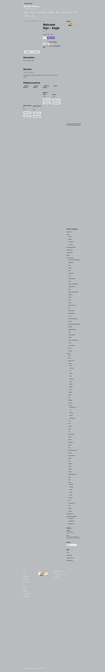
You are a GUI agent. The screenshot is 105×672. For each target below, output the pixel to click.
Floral (69, 300)
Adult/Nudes (71, 262)
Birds (69, 270)
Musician (70, 452)
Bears (69, 265)
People (69, 466)
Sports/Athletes (71, 334)
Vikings (71, 415)
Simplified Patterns (72, 474)
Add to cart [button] (27, 112)
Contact (26, 16)
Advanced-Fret (71, 360)
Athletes (70, 392)
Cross (69, 420)
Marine (71, 384)
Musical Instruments (72, 450)
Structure (70, 497)
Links (75, 12)
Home (26, 12)
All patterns (57, 46)
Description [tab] (28, 52)
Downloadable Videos (71, 247)
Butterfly (71, 368)
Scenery (70, 471)
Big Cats (70, 267)
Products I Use (66, 12)
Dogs (69, 289)
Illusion (69, 439)
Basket (69, 394)
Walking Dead (72, 418)
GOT (70, 410)
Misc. (69, 447)
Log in (68, 552)
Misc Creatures (71, 310)
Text (69, 500)
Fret (69, 431)
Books (68, 234)
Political (70, 321)
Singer (69, 477)
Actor (69, 355)
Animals (70, 236)
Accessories (70, 518)
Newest (68, 255)
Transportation (71, 345)
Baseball (71, 484)
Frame (69, 428)
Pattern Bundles (70, 257)
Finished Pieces (70, 249)
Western (70, 508)
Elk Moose (72, 378)
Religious (70, 326)
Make (28, 668)
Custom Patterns (41, 12)
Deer (71, 376)
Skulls (69, 332)
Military (70, 444)
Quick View (27, 116)
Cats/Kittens (71, 273)
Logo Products (70, 252)
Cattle (69, 275)
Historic (70, 436)
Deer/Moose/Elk (71, 286)
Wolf (71, 389)
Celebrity (70, 402)
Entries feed (69, 555)
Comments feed (70, 558)
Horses (69, 302)
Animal (69, 363)
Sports (69, 482)
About (32, 12)
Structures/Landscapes (73, 340)
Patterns (29, 21)
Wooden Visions (31, 6)
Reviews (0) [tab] (36, 52)
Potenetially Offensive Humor (74, 324)
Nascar (71, 489)
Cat (70, 370)
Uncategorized (70, 513)
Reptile (71, 386)
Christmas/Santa (71, 278)
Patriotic (70, 463)
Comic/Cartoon (73, 407)
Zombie (70, 511)
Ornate (69, 316)
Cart (33, 16)
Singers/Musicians (72, 329)
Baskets (70, 239)
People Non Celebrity (72, 318)
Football (71, 487)
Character (70, 405)
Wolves (69, 348)
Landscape (70, 442)
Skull (69, 479)
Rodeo (71, 492)
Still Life (70, 337)
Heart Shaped (71, 434)
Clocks (69, 281)
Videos (51, 12)
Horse (71, 381)
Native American (71, 313)
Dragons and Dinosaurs (73, 291)
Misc (69, 308)
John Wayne (70, 241)
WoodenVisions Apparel (71, 516)
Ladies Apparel (71, 521)
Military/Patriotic (72, 305)
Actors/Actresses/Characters (74, 259)
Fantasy (70, 297)
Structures (70, 244)
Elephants (70, 294)
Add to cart (51, 38)
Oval (69, 460)
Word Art (70, 350)
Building (70, 400)
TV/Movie (71, 412)
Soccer (71, 495)
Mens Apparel (71, 523)
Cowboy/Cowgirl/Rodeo (73, 283)
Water (69, 505)
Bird (33, 21)
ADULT (69, 358)
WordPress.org (70, 560)
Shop (57, 12)
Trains (69, 342)
